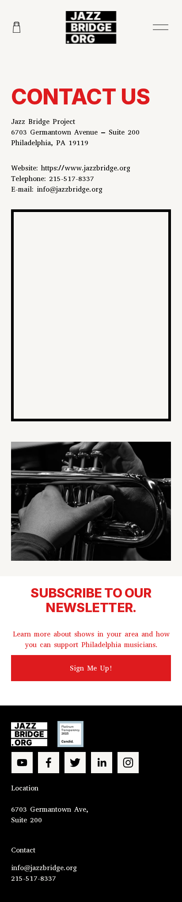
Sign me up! (91, 668)
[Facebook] (48, 762)
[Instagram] (128, 762)
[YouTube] (22, 762)
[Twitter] (75, 762)
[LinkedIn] (101, 762)
